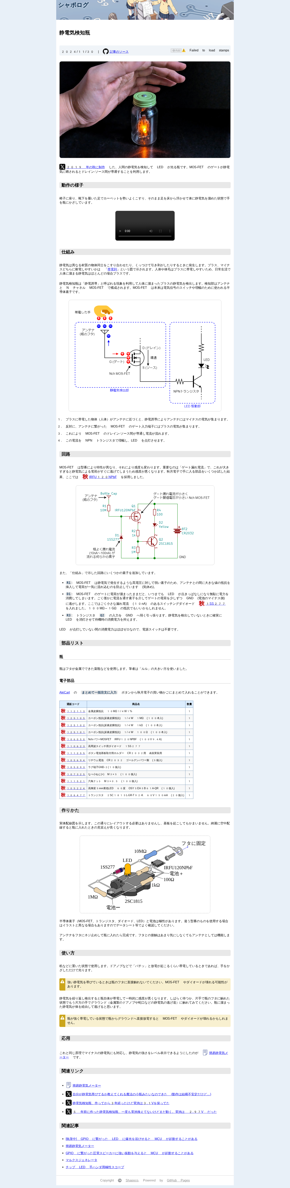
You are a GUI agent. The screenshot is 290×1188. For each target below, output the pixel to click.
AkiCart (64, 692)
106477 (75, 795)
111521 (75, 781)
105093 (75, 767)
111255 (75, 753)
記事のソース (119, 52)
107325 (75, 774)
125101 (75, 732)
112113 (75, 711)
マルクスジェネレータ (81, 1160)
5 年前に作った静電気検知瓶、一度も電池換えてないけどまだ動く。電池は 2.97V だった (145, 1112)
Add (176, 50)
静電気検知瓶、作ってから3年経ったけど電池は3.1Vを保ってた (121, 1103)
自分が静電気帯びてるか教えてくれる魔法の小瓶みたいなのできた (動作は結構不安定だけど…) (142, 1094)
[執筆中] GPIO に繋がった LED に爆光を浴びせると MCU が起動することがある (131, 1139)
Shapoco (132, 1180)
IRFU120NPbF (103, 477)
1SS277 (216, 604)
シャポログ (73, 4)
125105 (75, 718)
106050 (75, 739)
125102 (75, 725)
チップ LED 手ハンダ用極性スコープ (95, 1167)
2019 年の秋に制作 (85, 167)
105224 (75, 788)
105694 (75, 760)
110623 (75, 746)
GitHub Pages (178, 1180)
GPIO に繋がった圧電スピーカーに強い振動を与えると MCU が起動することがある (130, 1153)
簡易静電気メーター (87, 1085)
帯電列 (112, 269)
